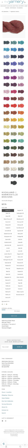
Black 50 (20, 216)
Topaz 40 (20, 286)
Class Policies (5, 398)
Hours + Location (7, 392)
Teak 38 (20, 283)
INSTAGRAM (13, 7)
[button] (5, 27)
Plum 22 (8, 268)
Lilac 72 (8, 251)
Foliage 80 (20, 236)
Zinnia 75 (8, 297)
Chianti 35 (7, 225)
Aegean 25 (20, 210)
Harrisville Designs (7, 200)
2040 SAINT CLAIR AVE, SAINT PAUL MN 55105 (12, 6)
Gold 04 (20, 239)
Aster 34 (8, 213)
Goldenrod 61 (7, 242)
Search (4, 413)
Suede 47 (8, 283)
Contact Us (5, 410)
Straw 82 (20, 280)
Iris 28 (7, 248)
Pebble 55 (7, 265)
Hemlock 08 (8, 245)
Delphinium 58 (8, 233)
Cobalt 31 (8, 227)
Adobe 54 (7, 210)
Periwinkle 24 (20, 265)
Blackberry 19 (20, 219)
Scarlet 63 (20, 274)
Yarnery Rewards (7, 404)
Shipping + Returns (7, 395)
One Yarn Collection (7, 401)
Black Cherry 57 (8, 219)
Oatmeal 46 (8, 262)
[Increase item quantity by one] (6, 304)
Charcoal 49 (20, 222)
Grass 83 (20, 242)
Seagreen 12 (8, 277)
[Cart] (24, 2)
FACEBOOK (20, 7)
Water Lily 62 (20, 291)
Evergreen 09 (7, 236)
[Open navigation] (3, 2)
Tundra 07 (7, 288)
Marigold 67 (8, 257)
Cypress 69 (20, 230)
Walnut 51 (7, 291)
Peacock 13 (20, 262)
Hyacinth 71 (20, 245)
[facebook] (2, 421)
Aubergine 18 (20, 213)
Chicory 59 (20, 225)
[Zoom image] (14, 27)
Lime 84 (20, 251)
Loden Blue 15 (7, 254)
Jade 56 (20, 248)
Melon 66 (20, 257)
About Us (4, 407)
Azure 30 (8, 216)
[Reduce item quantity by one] (2, 304)
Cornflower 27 (20, 227)
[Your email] (6, 347)
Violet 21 (20, 288)
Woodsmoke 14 (20, 294)
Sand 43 (8, 274)
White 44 (7, 294)
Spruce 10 (7, 280)
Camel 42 (7, 222)
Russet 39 (20, 271)
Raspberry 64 (20, 268)
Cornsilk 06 (8, 230)
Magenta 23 (20, 254)
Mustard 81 (20, 259)
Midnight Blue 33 (7, 259)
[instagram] (5, 421)
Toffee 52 (8, 286)
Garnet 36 (7, 239)
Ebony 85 (20, 233)
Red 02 (8, 271)
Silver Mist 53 (20, 277)
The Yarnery (15, 435)
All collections (5, 11)
